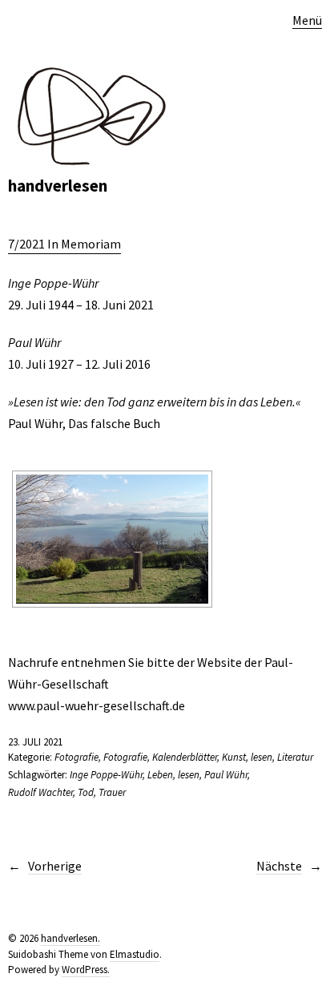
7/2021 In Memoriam (64, 244)
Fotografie (76, 757)
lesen (261, 757)
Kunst (234, 757)
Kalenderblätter (184, 757)
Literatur (295, 757)
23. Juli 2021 (35, 742)
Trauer (112, 792)
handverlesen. (70, 938)
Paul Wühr (226, 775)
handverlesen (57, 185)
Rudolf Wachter (40, 792)
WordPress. (86, 969)
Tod (86, 792)
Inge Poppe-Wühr (106, 775)
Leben (160, 775)
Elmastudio (134, 954)
